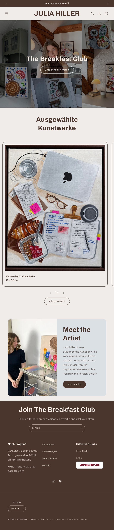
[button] (6, 13)
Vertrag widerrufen (89, 465)
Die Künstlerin (49, 458)
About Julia (74, 384)
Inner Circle (82, 451)
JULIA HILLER (21, 519)
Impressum (59, 519)
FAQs (79, 458)
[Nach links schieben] (50, 293)
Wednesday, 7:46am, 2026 (20, 276)
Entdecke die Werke (57, 70)
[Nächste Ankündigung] (108, 3)
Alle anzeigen (57, 301)
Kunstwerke (48, 445)
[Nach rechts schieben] (63, 293)
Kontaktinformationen (77, 519)
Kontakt (46, 465)
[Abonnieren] (81, 428)
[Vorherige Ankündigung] (6, 3)
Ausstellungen (49, 451)
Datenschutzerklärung (41, 519)
